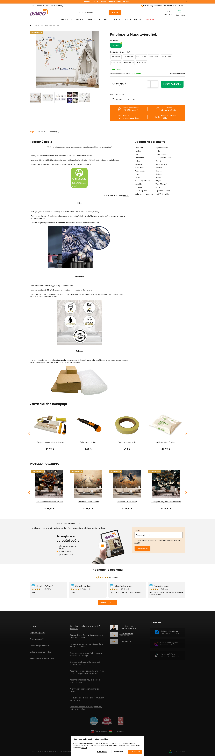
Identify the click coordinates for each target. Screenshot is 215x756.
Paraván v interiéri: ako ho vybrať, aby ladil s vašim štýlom (86, 708)
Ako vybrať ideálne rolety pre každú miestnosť (85, 627)
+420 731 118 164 (126, 634)
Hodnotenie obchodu (107, 570)
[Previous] (29, 492)
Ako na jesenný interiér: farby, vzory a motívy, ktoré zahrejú (86, 654)
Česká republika (101, 731)
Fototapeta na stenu (163, 158)
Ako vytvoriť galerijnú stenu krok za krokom (84, 690)
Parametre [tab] (42, 132)
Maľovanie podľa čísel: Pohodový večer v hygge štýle (87, 699)
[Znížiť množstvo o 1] (149, 84)
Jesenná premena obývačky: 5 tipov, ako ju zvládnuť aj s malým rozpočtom (87, 672)
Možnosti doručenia (177, 74)
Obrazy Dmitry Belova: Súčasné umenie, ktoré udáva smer (87, 636)
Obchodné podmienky (39, 645)
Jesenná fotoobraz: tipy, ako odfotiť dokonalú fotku (85, 681)
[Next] (186, 492)
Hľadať (115, 12)
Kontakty (59, 6)
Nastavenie (102, 751)
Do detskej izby (161, 164)
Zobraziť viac (107, 602)
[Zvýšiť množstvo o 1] (156, 84)
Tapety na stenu (162, 148)
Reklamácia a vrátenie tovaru (42, 658)
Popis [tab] (32, 132)
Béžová (158, 161)
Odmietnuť (118, 752)
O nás (32, 6)
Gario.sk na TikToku (170, 655)
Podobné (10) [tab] (54, 132)
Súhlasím (136, 752)
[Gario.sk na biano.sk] (120, 722)
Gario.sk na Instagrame (170, 644)
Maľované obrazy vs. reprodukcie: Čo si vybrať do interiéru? (86, 645)
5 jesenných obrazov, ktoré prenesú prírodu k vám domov (85, 663)
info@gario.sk (125, 641)
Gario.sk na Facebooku (170, 632)
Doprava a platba (42, 6)
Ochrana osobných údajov (41, 652)
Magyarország (119, 731)
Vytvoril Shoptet (179, 751)
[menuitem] (65, 19)
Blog (53, 6)
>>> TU (84, 748)
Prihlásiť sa (142, 548)
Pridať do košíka (172, 84)
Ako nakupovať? (37, 639)
